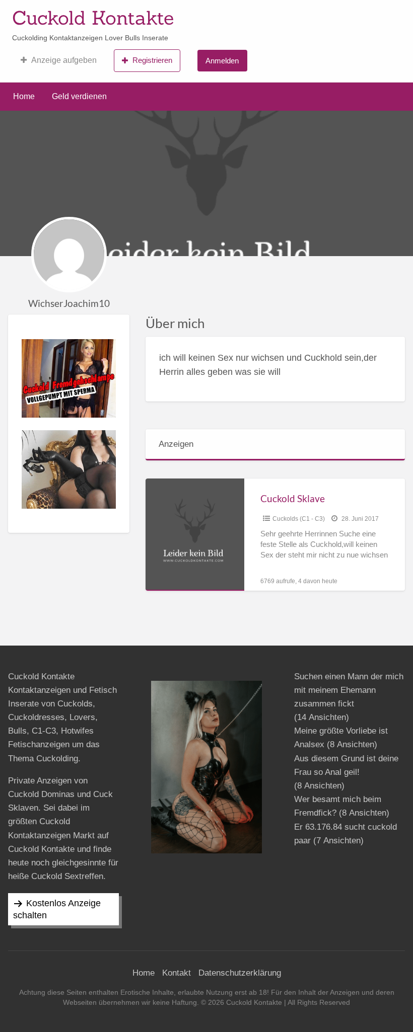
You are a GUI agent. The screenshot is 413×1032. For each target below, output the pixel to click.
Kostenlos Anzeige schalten (57, 909)
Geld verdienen (79, 96)
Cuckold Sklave (292, 498)
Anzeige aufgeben (64, 60)
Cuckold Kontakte (93, 18)
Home (24, 96)
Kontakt (176, 973)
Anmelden (222, 60)
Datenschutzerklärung (239, 973)
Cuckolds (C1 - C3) (298, 518)
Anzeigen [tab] (176, 444)
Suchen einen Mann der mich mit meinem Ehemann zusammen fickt (348, 690)
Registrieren (152, 60)
